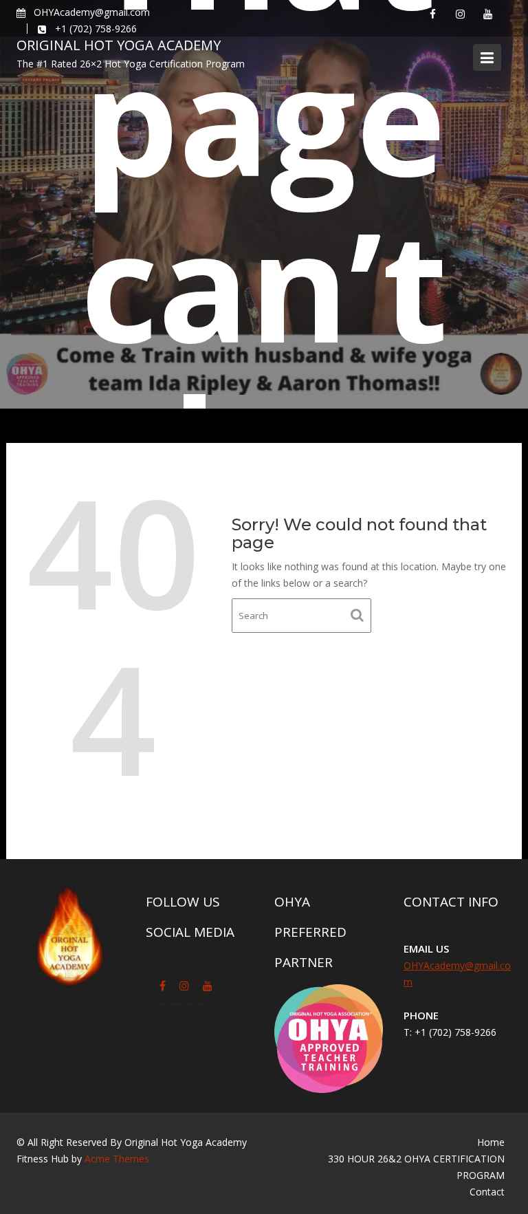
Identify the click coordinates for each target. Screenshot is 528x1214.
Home (491, 1142)
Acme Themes (117, 1158)
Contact (487, 1191)
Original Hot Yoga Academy (118, 45)
